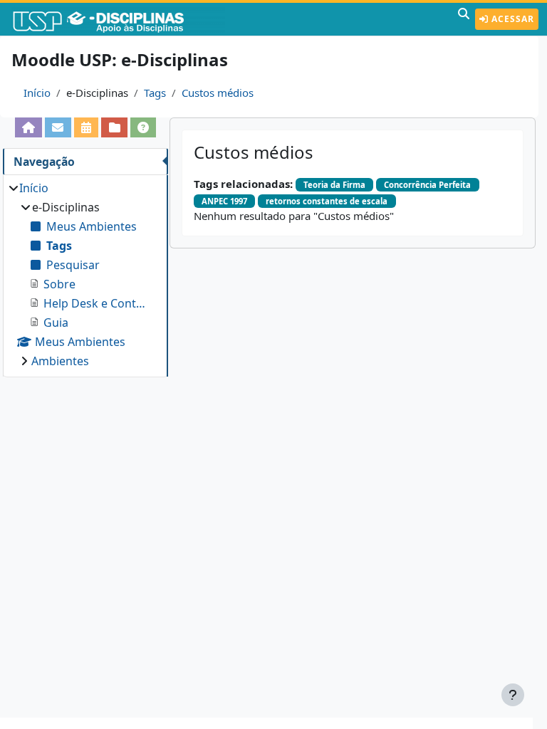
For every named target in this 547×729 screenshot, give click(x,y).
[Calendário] (86, 127)
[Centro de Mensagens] (58, 127)
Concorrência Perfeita (427, 184)
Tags (155, 92)
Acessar (511, 19)
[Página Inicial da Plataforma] (29, 127)
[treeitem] (85, 274)
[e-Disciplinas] (119, 19)
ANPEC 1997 (224, 201)
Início (37, 92)
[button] (463, 19)
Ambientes (60, 361)
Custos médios (218, 92)
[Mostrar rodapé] (512, 694)
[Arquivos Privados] (114, 127)
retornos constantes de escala (326, 201)
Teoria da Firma (334, 184)
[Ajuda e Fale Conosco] (143, 127)
